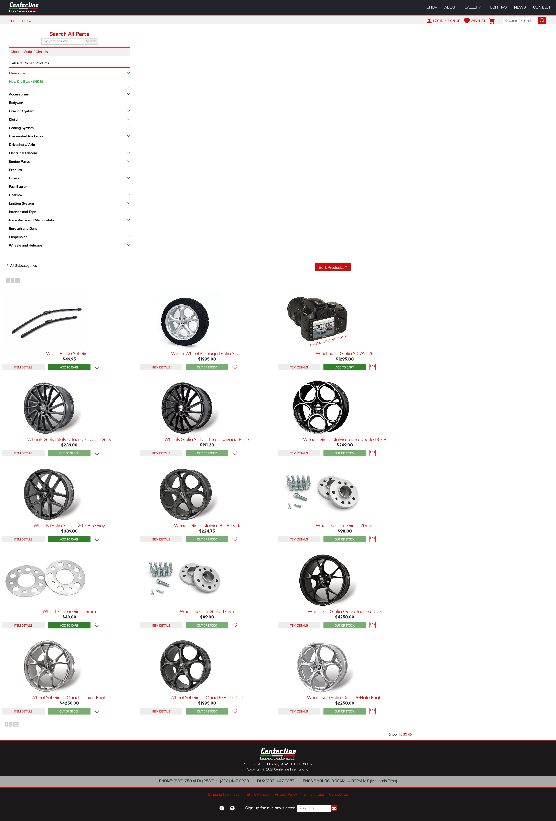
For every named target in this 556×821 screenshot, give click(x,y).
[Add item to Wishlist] (97, 367)
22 (17, 281)
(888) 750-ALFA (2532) (194, 780)
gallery (472, 7)
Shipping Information (225, 794)
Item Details (23, 367)
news (520, 7)
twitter (227, 808)
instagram (232, 808)
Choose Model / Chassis (29, 52)
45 (410, 735)
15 (400, 735)
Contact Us (338, 794)
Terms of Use (313, 794)
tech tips (497, 7)
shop (432, 7)
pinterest (237, 808)
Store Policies (258, 794)
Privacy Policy (286, 794)
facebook (222, 808)
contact (542, 7)
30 (405, 735)
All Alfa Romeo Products (30, 63)
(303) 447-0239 (234, 780)
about (450, 7)
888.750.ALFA (20, 21)
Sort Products (331, 267)
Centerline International (27, 7)
